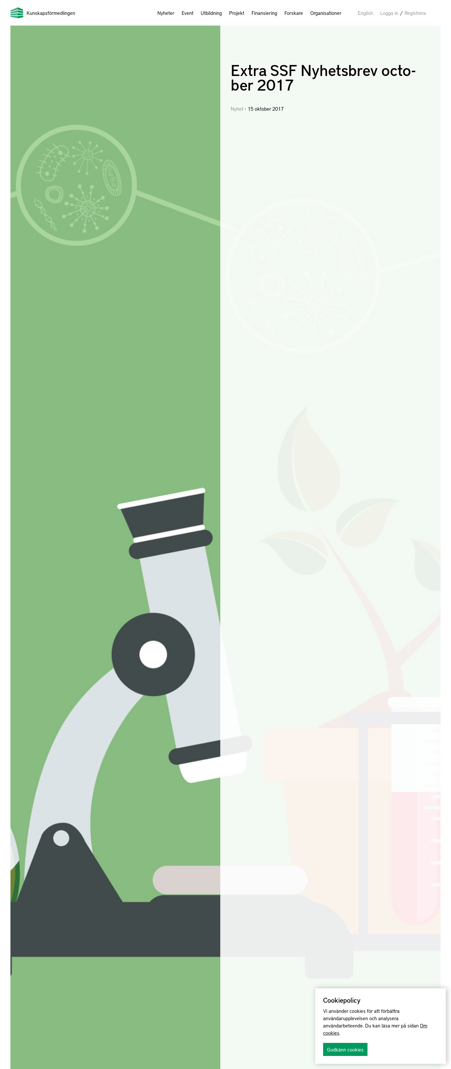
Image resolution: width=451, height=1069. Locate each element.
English (365, 12)
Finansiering (264, 12)
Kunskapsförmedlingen (51, 12)
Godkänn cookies (345, 1049)
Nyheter (165, 12)
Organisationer (325, 12)
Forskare (293, 12)
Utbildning (211, 12)
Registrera (415, 12)
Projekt (236, 12)
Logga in (389, 12)
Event (187, 12)
